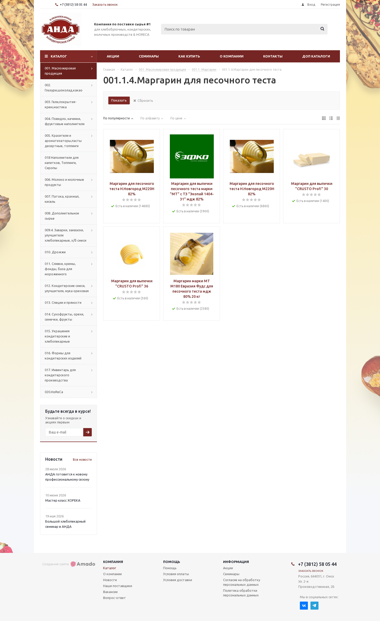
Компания (113, 562)
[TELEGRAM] (314, 606)
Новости (110, 580)
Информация (236, 562)
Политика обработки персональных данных (241, 593)
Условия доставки (177, 580)
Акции (113, 56)
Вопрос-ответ (114, 598)
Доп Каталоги (316, 56)
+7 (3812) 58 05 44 (73, 4)
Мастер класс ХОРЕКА (62, 500)
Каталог (59, 56)
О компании (232, 56)
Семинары (149, 56)
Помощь (171, 562)
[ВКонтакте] (304, 606)
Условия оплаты (176, 574)
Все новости (82, 459)
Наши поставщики (117, 586)
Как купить (189, 56)
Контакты (273, 56)
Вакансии (110, 592)
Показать (119, 100)
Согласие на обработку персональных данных (241, 582)
